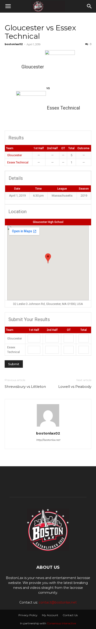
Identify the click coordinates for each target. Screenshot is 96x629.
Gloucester (14, 155)
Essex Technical (17, 162)
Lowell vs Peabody (74, 386)
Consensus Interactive (61, 623)
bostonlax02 (14, 44)
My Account (50, 615)
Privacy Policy (28, 615)
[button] (7, 6)
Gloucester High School (48, 222)
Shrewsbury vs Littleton (25, 386)
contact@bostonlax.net (58, 602)
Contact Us (70, 615)
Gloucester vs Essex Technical (40, 32)
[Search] (89, 6)
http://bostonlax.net (48, 440)
